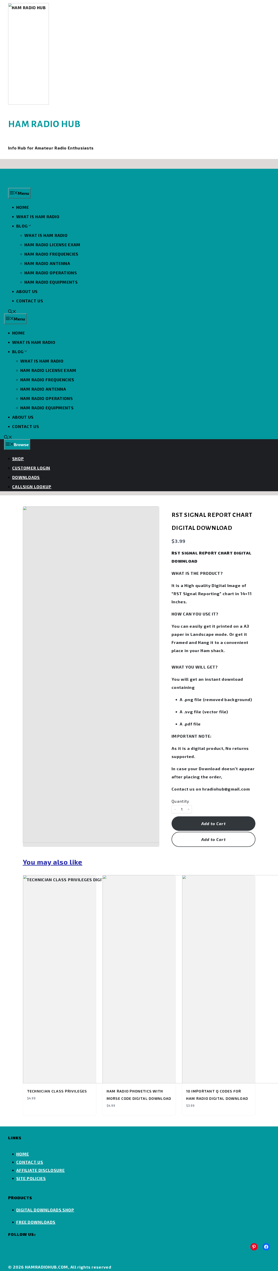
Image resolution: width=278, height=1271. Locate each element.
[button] (175, 809)
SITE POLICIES (31, 1178)
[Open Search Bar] (12, 311)
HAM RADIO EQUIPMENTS (51, 282)
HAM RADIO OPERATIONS (50, 272)
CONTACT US (29, 300)
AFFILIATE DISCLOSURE (40, 1170)
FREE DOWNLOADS (35, 1222)
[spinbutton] (181, 809)
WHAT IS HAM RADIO (37, 216)
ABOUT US (27, 291)
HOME (22, 207)
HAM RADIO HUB (44, 124)
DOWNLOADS (26, 477)
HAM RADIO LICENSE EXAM (52, 244)
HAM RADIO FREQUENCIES (51, 254)
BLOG (22, 225)
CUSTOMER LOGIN (31, 467)
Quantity (180, 801)
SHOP (18, 458)
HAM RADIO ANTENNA (47, 263)
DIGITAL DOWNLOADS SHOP (45, 1209)
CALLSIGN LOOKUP (31, 486)
